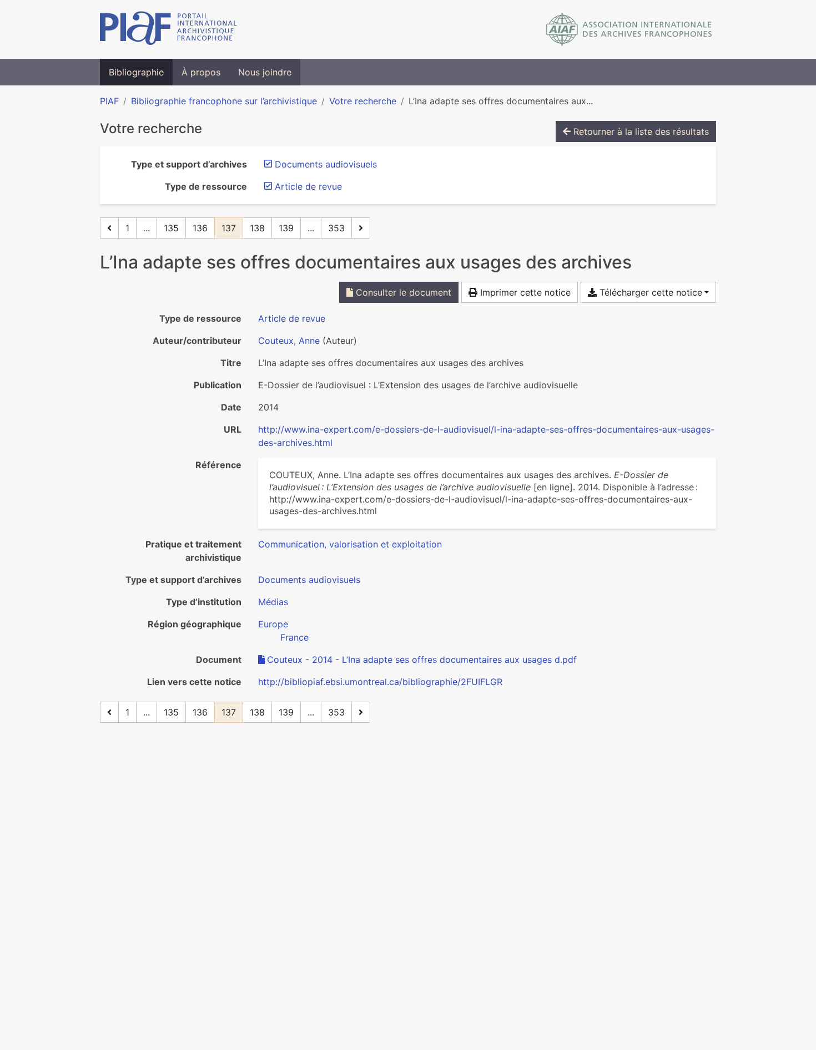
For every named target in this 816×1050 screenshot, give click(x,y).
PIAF (109, 100)
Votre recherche (362, 100)
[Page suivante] (360, 228)
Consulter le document (402, 292)
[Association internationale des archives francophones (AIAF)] (629, 29)
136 (200, 228)
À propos (201, 72)
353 (336, 228)
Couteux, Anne (289, 340)
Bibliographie (136, 72)
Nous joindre (264, 72)
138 (257, 228)
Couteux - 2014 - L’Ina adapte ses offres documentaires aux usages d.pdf (422, 659)
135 (171, 228)
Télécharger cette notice (649, 292)
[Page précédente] (109, 228)
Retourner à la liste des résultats (640, 131)
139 (286, 228)
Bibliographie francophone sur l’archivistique (224, 100)
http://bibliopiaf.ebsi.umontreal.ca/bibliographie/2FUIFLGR (380, 681)
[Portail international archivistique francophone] (168, 29)
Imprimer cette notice (524, 292)
